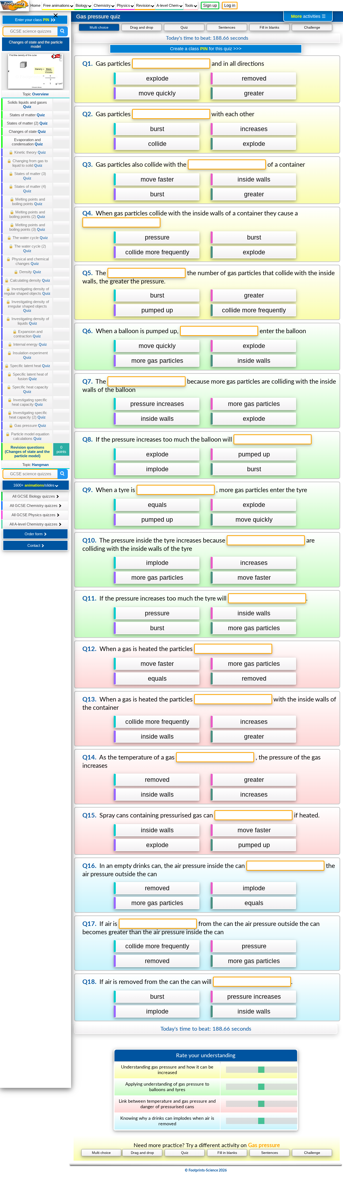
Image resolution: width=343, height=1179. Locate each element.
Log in (229, 5)
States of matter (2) (27, 123)
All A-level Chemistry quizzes (34, 524)
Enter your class (32, 20)
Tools (189, 5)
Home (35, 5)
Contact (34, 545)
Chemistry (103, 5)
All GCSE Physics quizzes (34, 515)
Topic (36, 94)
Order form (34, 534)
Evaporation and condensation (27, 142)
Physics (124, 5)
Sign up (210, 5)
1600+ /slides (34, 485)
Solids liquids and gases (27, 104)
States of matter (27, 115)
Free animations (57, 5)
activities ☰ (308, 16)
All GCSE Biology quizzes (34, 496)
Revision (143, 5)
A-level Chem (168, 5)
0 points (61, 449)
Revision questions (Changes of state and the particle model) (27, 451)
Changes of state (27, 131)
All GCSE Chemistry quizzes (34, 505)
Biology (82, 5)
